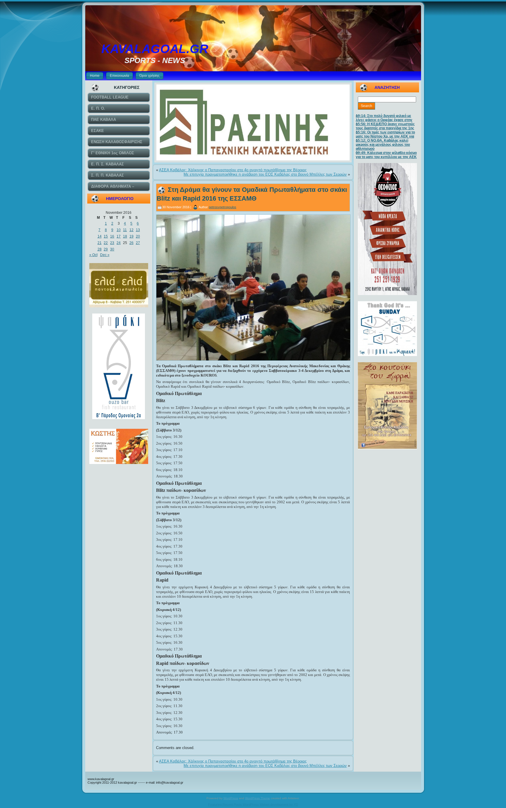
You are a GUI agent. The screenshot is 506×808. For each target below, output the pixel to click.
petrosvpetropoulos (222, 207)
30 (112, 249)
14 (100, 236)
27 (138, 243)
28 (100, 249)
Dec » (105, 255)
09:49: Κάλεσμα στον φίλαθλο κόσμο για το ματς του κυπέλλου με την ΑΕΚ (386, 155)
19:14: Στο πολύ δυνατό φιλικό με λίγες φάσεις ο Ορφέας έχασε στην (384, 118)
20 (138, 236)
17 (119, 236)
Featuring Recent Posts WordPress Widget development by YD (253, 804)
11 (125, 230)
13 (138, 230)
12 (131, 230)
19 (131, 236)
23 (112, 243)
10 (119, 230)
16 (112, 236)
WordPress (230, 798)
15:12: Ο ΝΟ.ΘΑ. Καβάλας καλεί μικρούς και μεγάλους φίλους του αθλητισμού (383, 144)
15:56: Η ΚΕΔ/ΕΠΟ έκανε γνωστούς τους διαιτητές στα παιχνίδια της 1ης (385, 126)
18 (125, 236)
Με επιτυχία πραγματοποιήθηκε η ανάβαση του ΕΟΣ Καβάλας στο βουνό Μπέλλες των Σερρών (265, 174)
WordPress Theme (257, 798)
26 (131, 243)
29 (106, 249)
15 (106, 236)
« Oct (93, 255)
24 (119, 243)
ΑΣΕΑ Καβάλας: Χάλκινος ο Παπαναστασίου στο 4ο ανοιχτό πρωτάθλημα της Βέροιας (233, 170)
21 (100, 243)
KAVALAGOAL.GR (154, 49)
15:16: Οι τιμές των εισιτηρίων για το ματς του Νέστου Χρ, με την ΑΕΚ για (385, 134)
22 (106, 243)
